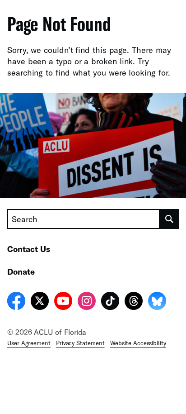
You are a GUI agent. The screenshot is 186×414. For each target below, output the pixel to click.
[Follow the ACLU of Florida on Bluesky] (157, 302)
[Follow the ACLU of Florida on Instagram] (87, 302)
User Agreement (29, 343)
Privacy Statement (80, 343)
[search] (169, 219)
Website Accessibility (138, 343)
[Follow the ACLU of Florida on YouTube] (63, 302)
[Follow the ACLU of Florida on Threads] (134, 302)
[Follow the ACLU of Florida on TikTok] (110, 302)
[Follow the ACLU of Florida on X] (40, 302)
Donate (21, 271)
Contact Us (28, 249)
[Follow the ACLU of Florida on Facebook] (16, 302)
